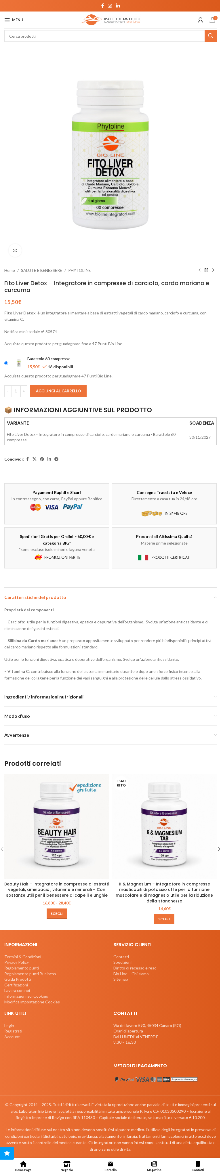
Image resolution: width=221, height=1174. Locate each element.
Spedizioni (122, 962)
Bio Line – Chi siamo (131, 973)
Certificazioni (16, 984)
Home (9, 270)
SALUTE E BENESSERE (41, 270)
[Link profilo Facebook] (102, 5)
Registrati (13, 1030)
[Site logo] (110, 19)
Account (12, 1036)
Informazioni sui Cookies (26, 996)
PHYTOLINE (79, 270)
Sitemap (120, 979)
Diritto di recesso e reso (135, 967)
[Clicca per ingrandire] (15, 250)
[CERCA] (211, 36)
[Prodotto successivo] (213, 270)
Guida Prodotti (17, 979)
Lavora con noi (17, 990)
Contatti (121, 956)
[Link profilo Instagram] (110, 5)
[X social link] (34, 459)
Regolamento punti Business (30, 973)
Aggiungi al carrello (58, 391)
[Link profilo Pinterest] (42, 459)
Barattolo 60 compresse (49, 358)
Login (9, 1025)
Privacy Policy (16, 962)
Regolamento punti (21, 967)
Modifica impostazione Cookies (32, 1001)
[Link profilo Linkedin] (118, 5)
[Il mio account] (200, 20)
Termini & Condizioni (22, 956)
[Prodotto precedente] (199, 270)
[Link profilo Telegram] (56, 459)
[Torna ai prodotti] (206, 270)
